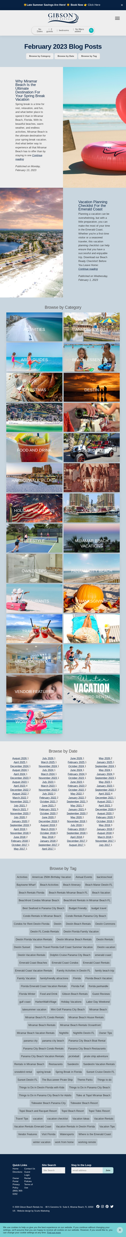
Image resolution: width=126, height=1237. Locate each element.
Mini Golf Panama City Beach (68, 1009)
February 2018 (19, 840)
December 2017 (76, 840)
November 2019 (76, 821)
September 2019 (20, 825)
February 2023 (76, 785)
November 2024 (48, 766)
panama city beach (53, 1040)
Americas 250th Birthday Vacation (51, 877)
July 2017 (105, 845)
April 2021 (105, 805)
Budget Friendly (78, 908)
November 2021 (19, 801)
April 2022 (105, 793)
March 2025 (48, 762)
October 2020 (48, 813)
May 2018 (48, 837)
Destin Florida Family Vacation (81, 931)
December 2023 (19, 778)
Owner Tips (105, 1033)
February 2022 (48, 797)
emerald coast (103, 955)
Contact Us (29, 1169)
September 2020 (76, 813)
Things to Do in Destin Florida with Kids (41, 1087)
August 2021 (104, 801)
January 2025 (105, 762)
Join (108, 1170)
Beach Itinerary (72, 884)
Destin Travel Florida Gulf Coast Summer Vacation (64, 947)
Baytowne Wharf (26, 884)
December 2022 (19, 789)
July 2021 (20, 805)
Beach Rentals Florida (31, 892)
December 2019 (48, 821)
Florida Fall (77, 986)
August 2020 (104, 813)
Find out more (54, 1232)
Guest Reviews (101, 993)
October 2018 (48, 833)
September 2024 (105, 766)
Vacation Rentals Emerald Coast (32, 1126)
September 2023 (105, 778)
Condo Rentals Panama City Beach (86, 916)
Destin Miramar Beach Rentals (74, 939)
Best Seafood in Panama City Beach (43, 908)
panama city (31, 1040)
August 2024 (19, 770)
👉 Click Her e (63, 4)
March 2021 (20, 809)
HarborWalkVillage (45, 1001)
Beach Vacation (101, 892)
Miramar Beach (98, 1009)
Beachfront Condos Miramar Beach (39, 900)
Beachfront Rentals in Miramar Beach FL (87, 900)
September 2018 (76, 833)
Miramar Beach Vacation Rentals (36, 1033)
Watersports (67, 1134)
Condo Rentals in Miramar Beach (42, 916)
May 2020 (77, 817)
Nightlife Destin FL (83, 1033)
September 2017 (48, 845)
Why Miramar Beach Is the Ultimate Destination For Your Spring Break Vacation (30, 90)
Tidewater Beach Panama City (48, 1103)
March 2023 (48, 785)
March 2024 (48, 774)
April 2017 (48, 848)
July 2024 (48, 770)
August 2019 (48, 825)
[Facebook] (98, 1206)
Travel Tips (22, 1118)
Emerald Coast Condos (65, 962)
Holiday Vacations (71, 1001)
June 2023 (76, 782)
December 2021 (104, 797)
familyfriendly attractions (54, 978)
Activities (22, 877)
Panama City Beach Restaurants (87, 1048)
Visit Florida (48, 1134)
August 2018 (104, 833)
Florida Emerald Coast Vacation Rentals (44, 986)
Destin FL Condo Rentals (44, 931)
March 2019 (48, 829)
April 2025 (20, 762)
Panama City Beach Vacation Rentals (42, 1056)
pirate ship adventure (96, 1056)
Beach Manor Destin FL (98, 884)
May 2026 (105, 758)
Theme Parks (85, 1079)
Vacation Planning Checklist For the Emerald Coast (92, 205)
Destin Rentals (104, 939)
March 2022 (20, 797)
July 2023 (48, 782)
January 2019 (105, 829)
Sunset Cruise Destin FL (100, 1071)
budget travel (98, 908)
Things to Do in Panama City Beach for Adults (45, 1095)
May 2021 (77, 805)
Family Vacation (26, 978)
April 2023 (20, 785)
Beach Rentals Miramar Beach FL (68, 892)
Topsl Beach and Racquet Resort (38, 1110)
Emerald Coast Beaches (33, 962)
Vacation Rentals (103, 1118)
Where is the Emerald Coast (95, 1134)
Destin (57, 923)
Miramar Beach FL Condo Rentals (44, 1017)
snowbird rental (23, 1071)
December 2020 (104, 809)
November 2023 (48, 778)
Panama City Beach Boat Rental (87, 1040)
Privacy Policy (16, 1186)
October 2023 (76, 778)
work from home (64, 1142)
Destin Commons (105, 923)
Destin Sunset (22, 947)
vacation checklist (57, 1118)
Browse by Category (39, 56)
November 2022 (48, 789)
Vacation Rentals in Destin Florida (75, 1126)
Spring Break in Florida (68, 1071)
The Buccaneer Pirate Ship (57, 1079)
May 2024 (105, 770)
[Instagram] (103, 1206)
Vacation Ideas (81, 1118)
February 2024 (76, 774)
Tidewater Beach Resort (84, 1103)
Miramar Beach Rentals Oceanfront (80, 1025)
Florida (77, 978)
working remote (87, 1142)
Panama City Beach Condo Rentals (43, 1048)
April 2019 (20, 829)
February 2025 (76, 762)
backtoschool (104, 877)
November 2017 (104, 840)
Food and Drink (48, 993)
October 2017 (20, 845)
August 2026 (19, 758)
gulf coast (25, 1001)
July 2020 (20, 817)
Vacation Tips (107, 1126)
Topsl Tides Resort (99, 1110)
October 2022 (76, 789)
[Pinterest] (108, 1206)
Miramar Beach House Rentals (86, 1017)
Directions (17, 1172)
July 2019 (76, 825)
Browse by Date (66, 56)
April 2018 (76, 837)
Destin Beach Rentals (78, 923)
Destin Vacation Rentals (31, 955)
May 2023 (105, 782)
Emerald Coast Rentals (96, 962)
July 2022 (48, 793)
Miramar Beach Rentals (41, 1025)
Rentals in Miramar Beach (29, 1064)
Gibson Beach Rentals (75, 993)
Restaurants (56, 1064)
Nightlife (64, 1033)
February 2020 (105, 817)
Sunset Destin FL (27, 1079)
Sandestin (73, 1064)
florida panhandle (98, 986)
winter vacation (41, 1142)
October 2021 (48, 801)
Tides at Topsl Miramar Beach (93, 1095)
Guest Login (27, 1173)
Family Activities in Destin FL (73, 970)
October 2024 (76, 766)
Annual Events (84, 877)
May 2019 (105, 825)
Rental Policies (28, 1180)
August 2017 (76, 845)
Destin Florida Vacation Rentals (34, 939)
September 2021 (76, 801)
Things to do (104, 1079)
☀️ (68, 4)
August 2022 (19, 793)
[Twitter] (111, 1206)
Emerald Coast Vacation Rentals (33, 970)
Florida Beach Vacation (98, 978)
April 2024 (20, 774)
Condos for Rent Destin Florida (31, 923)
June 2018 (20, 837)
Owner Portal (16, 1180)
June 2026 (76, 758)
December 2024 (19, 766)
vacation (38, 1118)
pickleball (74, 1056)
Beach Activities (49, 884)
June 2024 (76, 770)
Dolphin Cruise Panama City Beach (70, 955)
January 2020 (20, 821)
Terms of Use (28, 1186)
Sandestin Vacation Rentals (99, 1064)
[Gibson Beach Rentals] (63, 18)
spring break (44, 1071)
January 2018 (48, 840)
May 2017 (20, 848)
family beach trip (104, 970)
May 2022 (77, 793)
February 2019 (76, 829)
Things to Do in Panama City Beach (89, 1087)
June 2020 (48, 817)
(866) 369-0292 (18, 1192)
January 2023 (105, 785)
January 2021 (76, 809)
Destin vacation (106, 947)
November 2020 (19, 813)
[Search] (62, 1170)
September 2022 (105, 789)
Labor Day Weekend (98, 1001)
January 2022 (76, 797)
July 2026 (48, 758)
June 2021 (48, 805)
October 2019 (105, 821)
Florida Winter (27, 993)
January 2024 (105, 774)
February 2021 (48, 809)
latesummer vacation (34, 1009)
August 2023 (19, 782)
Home (15, 1169)
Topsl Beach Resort (72, 1110)
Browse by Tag (89, 56)
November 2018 (19, 833)
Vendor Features (27, 1134)
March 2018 (105, 837)
